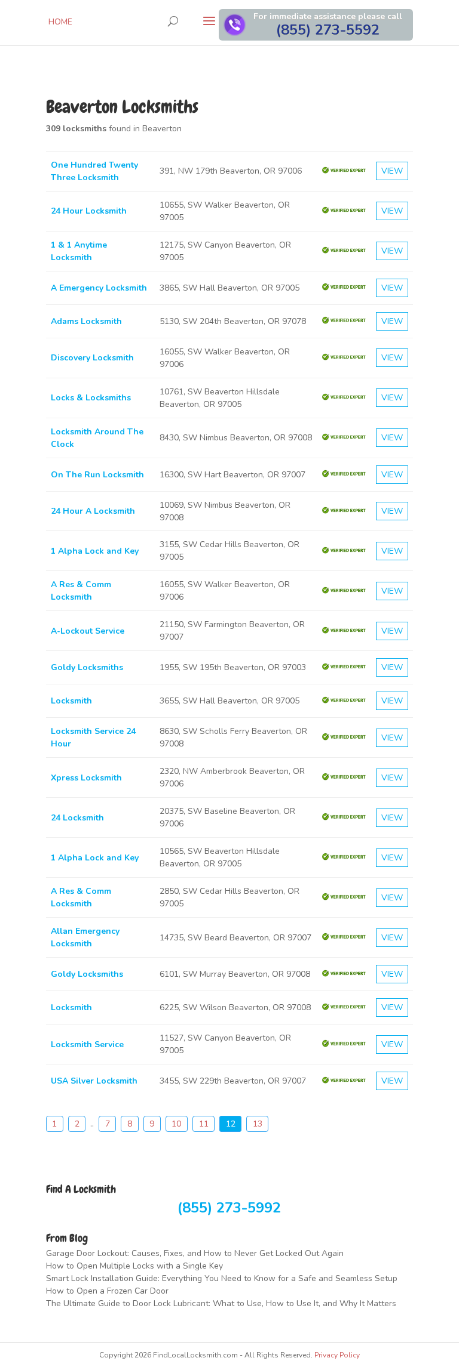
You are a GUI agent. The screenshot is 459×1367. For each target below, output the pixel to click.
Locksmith (71, 700)
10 (176, 1124)
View (392, 171)
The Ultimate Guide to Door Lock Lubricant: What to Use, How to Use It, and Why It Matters (221, 1303)
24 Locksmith (77, 817)
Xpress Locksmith (86, 777)
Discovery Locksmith (92, 357)
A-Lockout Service (87, 631)
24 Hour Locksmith (89, 211)
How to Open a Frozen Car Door (107, 1291)
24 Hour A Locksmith (93, 511)
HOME (60, 21)
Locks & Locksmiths (91, 397)
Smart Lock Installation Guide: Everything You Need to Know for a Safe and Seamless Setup (221, 1278)
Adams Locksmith (86, 321)
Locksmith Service (87, 1044)
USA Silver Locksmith (94, 1081)
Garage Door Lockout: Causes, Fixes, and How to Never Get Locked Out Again (195, 1253)
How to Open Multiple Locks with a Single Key (134, 1266)
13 (257, 1124)
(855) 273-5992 (229, 1207)
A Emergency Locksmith (99, 288)
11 (204, 1124)
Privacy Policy (337, 1355)
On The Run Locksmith (97, 474)
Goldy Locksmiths (87, 667)
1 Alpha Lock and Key (95, 551)
